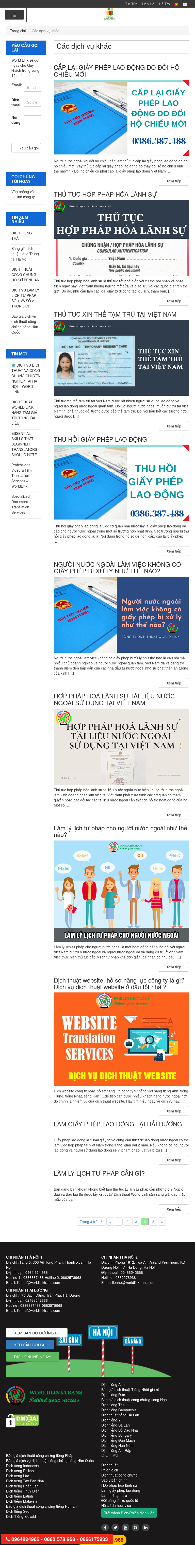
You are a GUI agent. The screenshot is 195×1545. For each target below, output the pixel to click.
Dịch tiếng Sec (17, 1511)
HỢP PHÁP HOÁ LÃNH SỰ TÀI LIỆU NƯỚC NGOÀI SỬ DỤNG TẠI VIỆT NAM (114, 699)
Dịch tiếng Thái (113, 1404)
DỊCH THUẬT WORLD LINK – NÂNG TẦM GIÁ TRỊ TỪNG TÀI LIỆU (24, 412)
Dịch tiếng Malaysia (21, 1501)
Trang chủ (18, 30)
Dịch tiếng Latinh (19, 1496)
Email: (15, 84)
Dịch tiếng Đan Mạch (118, 1440)
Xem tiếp (174, 180)
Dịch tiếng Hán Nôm (117, 1445)
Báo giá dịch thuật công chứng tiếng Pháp (39, 1455)
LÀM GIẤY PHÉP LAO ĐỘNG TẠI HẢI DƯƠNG (118, 1123)
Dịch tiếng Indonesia (22, 1465)
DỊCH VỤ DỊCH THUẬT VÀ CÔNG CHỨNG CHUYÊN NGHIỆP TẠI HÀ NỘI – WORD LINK (26, 378)
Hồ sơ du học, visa (116, 1505)
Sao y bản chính (114, 1480)
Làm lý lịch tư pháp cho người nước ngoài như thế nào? (120, 831)
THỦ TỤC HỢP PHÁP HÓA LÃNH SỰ (105, 194)
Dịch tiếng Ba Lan (115, 1425)
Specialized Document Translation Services (20, 504)
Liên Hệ (148, 3)
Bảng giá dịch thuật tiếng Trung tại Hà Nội (25, 254)
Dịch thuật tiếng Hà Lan (120, 1414)
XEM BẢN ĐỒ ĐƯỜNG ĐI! (37, 1332)
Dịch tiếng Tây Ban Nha (25, 1480)
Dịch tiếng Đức (113, 1394)
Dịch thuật (109, 1464)
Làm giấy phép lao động (120, 1490)
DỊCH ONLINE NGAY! (32, 1356)
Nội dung (15, 120)
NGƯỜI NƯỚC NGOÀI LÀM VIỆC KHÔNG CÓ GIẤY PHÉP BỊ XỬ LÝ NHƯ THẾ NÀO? (117, 567)
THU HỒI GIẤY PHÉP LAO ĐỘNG (100, 439)
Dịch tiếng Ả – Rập (116, 1450)
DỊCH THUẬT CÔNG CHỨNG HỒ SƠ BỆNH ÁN (25, 274)
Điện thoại (15, 102)
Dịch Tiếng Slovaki (21, 1516)
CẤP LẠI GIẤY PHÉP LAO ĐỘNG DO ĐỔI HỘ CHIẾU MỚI (117, 70)
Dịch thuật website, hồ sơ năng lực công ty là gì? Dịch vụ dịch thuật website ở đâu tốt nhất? (119, 983)
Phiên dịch (109, 1469)
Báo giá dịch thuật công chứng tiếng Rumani (41, 1506)
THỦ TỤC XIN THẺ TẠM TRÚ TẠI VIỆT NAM (115, 314)
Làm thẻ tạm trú (114, 1495)
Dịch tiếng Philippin (21, 1470)
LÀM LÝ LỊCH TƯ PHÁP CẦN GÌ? (99, 1173)
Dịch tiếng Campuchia (119, 1409)
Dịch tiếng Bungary (116, 1435)
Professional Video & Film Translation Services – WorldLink (21, 475)
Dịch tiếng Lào (17, 1475)
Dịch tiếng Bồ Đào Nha (119, 1430)
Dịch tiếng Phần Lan (22, 1485)
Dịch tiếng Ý (111, 1419)
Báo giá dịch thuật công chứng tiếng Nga (134, 1399)
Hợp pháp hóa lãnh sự (119, 1485)
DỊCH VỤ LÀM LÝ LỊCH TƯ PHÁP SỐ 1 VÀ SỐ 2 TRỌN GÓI (25, 297)
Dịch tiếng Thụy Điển (23, 1491)
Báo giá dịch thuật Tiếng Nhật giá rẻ (130, 1389)
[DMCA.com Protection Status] (22, 1419)
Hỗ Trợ (164, 3)
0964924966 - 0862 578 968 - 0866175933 (59, 1538)
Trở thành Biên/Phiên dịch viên (129, 1512)
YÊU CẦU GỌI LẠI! (30, 1344)
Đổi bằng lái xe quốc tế (119, 1500)
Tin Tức (131, 3)
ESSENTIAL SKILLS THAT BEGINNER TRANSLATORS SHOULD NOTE (24, 444)
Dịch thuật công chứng (119, 1475)
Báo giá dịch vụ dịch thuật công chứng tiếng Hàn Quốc (24, 324)
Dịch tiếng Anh (113, 1384)
